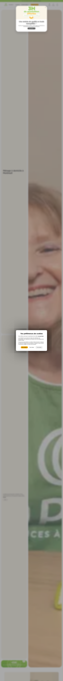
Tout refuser (31, 347)
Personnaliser (39, 347)
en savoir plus (40, 336)
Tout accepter (24, 347)
